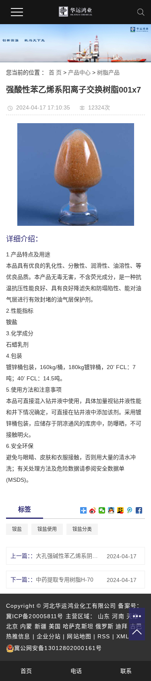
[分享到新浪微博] (92, 510)
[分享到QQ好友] (111, 510)
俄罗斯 (104, 626)
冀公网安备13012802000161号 (58, 648)
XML (122, 636)
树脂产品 (108, 72)
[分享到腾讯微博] (129, 510)
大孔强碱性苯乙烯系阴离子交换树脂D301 (68, 556)
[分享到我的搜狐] (120, 510)
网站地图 (79, 636)
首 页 (55, 72)
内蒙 (26, 626)
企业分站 (49, 636)
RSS (103, 636)
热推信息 (18, 636)
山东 (104, 616)
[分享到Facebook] (139, 510)
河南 (118, 616)
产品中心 (79, 72)
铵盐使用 (47, 529)
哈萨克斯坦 (78, 626)
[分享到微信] (102, 510)
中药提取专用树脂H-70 (64, 579)
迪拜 (122, 626)
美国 (55, 626)
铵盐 (17, 529)
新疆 (41, 626)
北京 (12, 626)
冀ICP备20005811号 (34, 616)
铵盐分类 (82, 529)
